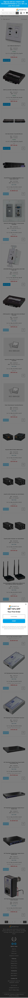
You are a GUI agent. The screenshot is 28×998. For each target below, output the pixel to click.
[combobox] (10, 13)
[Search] (17, 13)
